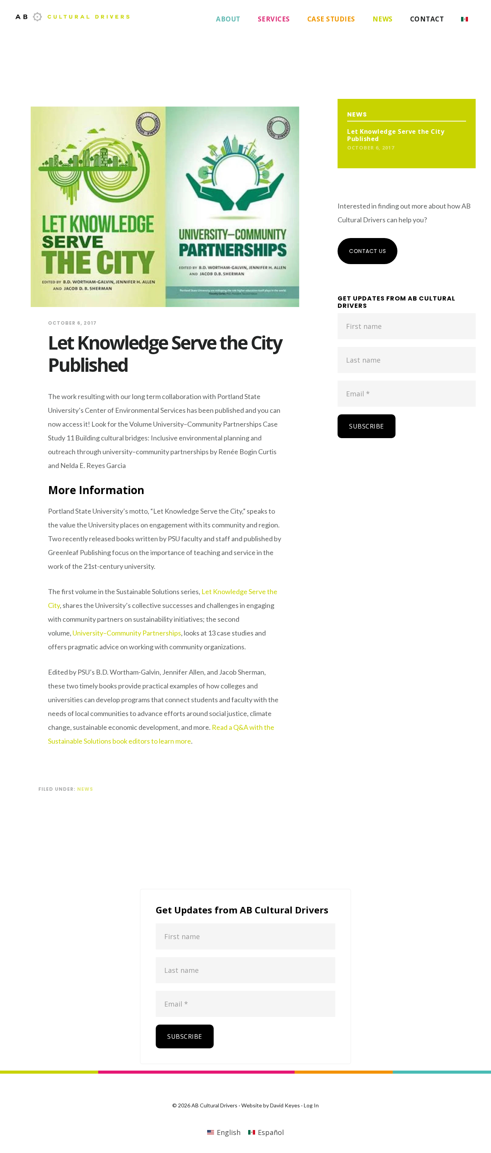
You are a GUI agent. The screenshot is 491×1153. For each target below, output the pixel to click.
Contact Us (367, 251)
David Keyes (285, 1105)
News (85, 789)
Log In (311, 1105)
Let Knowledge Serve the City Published (395, 135)
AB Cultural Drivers (72, 16)
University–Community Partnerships (126, 633)
